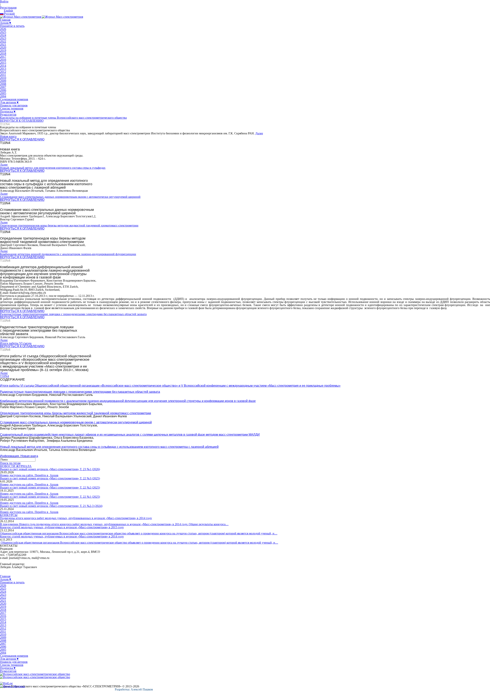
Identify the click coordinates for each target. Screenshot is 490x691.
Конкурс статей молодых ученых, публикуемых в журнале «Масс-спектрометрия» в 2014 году (62, 536)
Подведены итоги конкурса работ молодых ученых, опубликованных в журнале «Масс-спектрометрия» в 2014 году (76, 518)
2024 (3, 35)
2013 (3, 68)
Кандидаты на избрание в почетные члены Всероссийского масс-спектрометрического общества (63, 117)
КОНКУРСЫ (8, 515)
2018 (3, 53)
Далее (259, 133)
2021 (3, 44)
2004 (3, 96)
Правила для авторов (14, 105)
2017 (3, 56)
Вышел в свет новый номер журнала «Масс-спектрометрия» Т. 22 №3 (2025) (50, 478)
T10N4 (4, 376)
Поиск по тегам (10, 463)
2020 (3, 47)
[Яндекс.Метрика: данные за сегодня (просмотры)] (12, 686)
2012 (3, 71)
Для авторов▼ (9, 102)
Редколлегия (8, 114)
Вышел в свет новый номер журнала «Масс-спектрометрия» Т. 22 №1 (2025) (50, 496)
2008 (3, 84)
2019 (3, 50)
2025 (3, 32)
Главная (5, 19)
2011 (3, 74)
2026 (3, 29)
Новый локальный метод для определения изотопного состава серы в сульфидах (52, 167)
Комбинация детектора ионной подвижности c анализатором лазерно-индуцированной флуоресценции (68, 254)
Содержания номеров (14, 99)
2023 (3, 38)
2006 (3, 90)
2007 (3, 87)
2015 (3, 62)
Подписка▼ (8, 111)
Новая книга (8, 136)
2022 (3, 41)
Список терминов (11, 108)
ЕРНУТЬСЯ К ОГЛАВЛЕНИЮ (22, 120)
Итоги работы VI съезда (15, 343)
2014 (3, 65)
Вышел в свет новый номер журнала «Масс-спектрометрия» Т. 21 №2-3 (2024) (51, 505)
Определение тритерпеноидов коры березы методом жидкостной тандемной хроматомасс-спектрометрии (69, 225)
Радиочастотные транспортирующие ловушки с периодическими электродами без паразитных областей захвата (73, 314)
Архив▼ (6, 22)
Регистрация (8, 7)
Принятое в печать (12, 26)
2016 (3, 59)
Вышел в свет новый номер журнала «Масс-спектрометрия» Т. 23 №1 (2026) (50, 469)
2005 (3, 93)
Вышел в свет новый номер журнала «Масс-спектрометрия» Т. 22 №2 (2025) (50, 487)
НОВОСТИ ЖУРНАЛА (16, 466)
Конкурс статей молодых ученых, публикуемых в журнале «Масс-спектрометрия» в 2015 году (62, 527)
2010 (3, 78)
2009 (3, 81)
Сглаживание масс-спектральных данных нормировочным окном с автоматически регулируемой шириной (70, 196)
